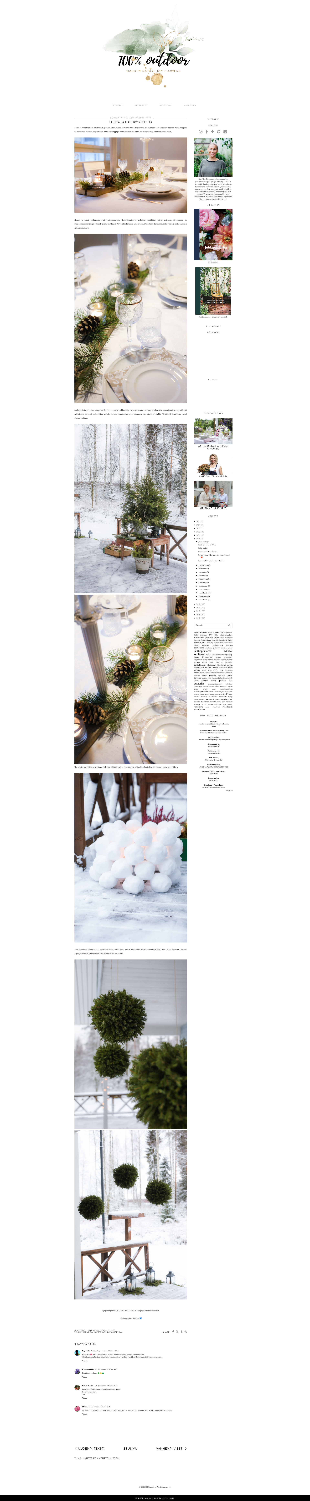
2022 (198, 532)
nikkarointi (198, 673)
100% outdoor (150, 1487)
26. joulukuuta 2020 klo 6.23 (106, 1385)
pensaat (229, 675)
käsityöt (220, 665)
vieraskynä (216, 707)
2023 (198, 528)
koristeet (210, 660)
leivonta (208, 667)
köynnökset (228, 665)
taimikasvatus (207, 699)
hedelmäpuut (206, 640)
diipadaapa (203, 635)
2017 (198, 611)
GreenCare (197, 640)
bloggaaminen (218, 632)
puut (230, 680)
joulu (204, 642)
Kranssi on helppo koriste (207, 552)
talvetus (226, 699)
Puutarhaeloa (213, 778)
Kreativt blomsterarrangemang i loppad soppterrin (214, 739)
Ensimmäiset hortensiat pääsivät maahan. (213, 733)
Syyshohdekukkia (213, 746)
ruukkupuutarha (201, 691)
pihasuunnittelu (217, 678)
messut (204, 670)
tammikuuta (203, 600)
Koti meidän (213, 758)
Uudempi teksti (91, 1448)
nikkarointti (206, 673)
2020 (198, 539)
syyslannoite (198, 699)
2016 (198, 615)
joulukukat (205, 645)
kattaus (230, 648)
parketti (204, 675)
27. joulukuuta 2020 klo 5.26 (99, 1407)
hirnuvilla (215, 640)
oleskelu (222, 673)
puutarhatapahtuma (215, 684)
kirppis (196, 657)
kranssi (204, 662)
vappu (225, 704)
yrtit (203, 709)
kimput (225, 655)
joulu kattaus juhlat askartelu (104, 1332)
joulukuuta (203, 542)
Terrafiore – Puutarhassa (213, 785)
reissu (217, 686)
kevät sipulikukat (217, 655)
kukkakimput (200, 665)
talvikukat (197, 702)
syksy (230, 697)
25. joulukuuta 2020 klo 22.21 (107, 1351)
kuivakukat (228, 662)
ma (220, 667)
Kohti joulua (202, 548)
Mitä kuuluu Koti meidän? (213, 760)
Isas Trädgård (213, 737)
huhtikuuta (203, 589)
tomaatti (213, 702)
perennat (197, 678)
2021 (198, 535)
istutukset (197, 643)
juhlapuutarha (217, 645)
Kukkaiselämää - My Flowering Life (214, 730)
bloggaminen (228, 632)
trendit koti (221, 702)
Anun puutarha (214, 744)
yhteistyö (198, 709)
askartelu (203, 632)
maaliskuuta (203, 593)
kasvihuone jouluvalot (212, 648)
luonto (215, 667)
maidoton (224, 667)
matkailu (197, 670)
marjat (230, 667)
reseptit (205, 689)
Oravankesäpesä (213, 765)
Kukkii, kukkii (213, 780)
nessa (221, 670)
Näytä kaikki (229, 790)
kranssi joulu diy (216, 662)
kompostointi (228, 657)
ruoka (213, 689)
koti (215, 660)
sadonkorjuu (198, 694)
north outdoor (215, 673)
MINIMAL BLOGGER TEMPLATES (150, 1498)
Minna (84, 1407)
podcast (222, 680)
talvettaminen (218, 699)
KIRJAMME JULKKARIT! (213, 508)
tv (202, 704)
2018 (198, 608)
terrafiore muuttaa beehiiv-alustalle (213, 787)
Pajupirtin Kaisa (88, 1351)
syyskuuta (202, 572)
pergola (204, 678)
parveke (212, 675)
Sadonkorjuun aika (214, 753)
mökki (215, 670)
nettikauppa (228, 670)
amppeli (196, 632)
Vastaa (84, 1361)
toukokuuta (203, 586)
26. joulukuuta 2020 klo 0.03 (106, 1369)
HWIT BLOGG (88, 1385)
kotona (197, 662)
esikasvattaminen (226, 635)
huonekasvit (223, 640)
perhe (209, 678)
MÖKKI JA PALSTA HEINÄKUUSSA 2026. (213, 767)
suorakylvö (213, 697)
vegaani (230, 704)
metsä (210, 670)
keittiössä (228, 651)
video (208, 707)
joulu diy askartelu (213, 643)
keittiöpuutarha (202, 650)
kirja (230, 655)
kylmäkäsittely (211, 665)
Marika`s (213, 722)
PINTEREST (141, 105)
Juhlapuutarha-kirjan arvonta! (213, 447)
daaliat (196, 635)
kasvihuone (199, 647)
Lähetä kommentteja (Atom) (101, 1458)
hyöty (230, 640)
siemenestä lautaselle (209, 694)
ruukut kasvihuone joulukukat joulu (220, 692)
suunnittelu (223, 697)
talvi (231, 699)
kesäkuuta (202, 582)
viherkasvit (227, 707)
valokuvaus (217, 704)
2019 (198, 604)
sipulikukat (227, 694)
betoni (210, 632)
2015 (198, 618)
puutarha (199, 683)
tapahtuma (205, 702)
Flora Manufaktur (226, 638)
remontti (223, 686)
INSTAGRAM (190, 105)
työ (205, 704)
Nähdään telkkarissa (213, 476)
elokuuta (202, 575)
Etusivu (118, 105)
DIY (211, 635)
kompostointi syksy (200, 660)
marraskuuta (203, 565)
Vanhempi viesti (170, 1448)
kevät (208, 654)
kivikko (218, 657)
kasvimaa (224, 648)
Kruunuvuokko (88, 1369)
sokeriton (204, 697)
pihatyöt (205, 680)
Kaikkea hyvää (214, 751)
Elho (216, 635)
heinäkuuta (203, 579)
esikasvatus (199, 637)
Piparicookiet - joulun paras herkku (211, 561)
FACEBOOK (165, 105)
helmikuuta (203, 596)
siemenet (219, 694)
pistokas (213, 680)
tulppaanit (197, 704)
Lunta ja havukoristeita (206, 545)
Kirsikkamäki (207, 657)
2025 (198, 521)
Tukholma (229, 702)
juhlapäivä (229, 645)
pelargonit (221, 675)
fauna (217, 638)
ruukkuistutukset (226, 689)
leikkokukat (199, 667)
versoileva (198, 707)
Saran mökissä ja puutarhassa (213, 771)
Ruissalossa (213, 774)
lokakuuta (202, 569)
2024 (198, 525)
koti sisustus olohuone (224, 660)
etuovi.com (209, 638)
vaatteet (210, 704)
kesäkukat (199, 654)
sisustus (196, 697)
